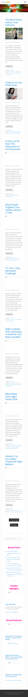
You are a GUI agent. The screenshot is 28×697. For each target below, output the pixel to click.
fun (8, 195)
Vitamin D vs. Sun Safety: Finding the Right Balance (13, 460)
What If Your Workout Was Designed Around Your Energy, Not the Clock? (14, 574)
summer (18, 383)
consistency (18, 71)
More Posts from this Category (13, 680)
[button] (25, 2)
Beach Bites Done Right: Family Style (11, 396)
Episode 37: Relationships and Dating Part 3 (13, 675)
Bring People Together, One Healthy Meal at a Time (13, 208)
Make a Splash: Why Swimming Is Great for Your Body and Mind (13, 333)
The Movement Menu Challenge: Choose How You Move (14, 553)
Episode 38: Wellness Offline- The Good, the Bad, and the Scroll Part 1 (14, 657)
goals (15, 131)
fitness (10, 73)
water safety (15, 384)
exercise (7, 73)
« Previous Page (14, 520)
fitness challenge (18, 319)
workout (10, 74)
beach (8, 445)
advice (8, 71)
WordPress (15, 694)
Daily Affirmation (10, 604)
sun (16, 510)
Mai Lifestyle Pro (15, 692)
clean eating (9, 258)
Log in (19, 694)
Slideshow (18, 73)
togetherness (15, 260)
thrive (6, 74)
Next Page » (14, 525)
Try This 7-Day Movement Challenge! (12, 271)
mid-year (7, 133)
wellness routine (8, 386)
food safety (13, 446)
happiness (18, 131)
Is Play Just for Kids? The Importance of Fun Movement (12, 145)
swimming (7, 384)
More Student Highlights (11, 612)
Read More (9, 67)
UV (13, 511)
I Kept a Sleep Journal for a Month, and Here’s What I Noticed (13, 559)
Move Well (11, 193)
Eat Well (11, 257)
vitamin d (16, 511)
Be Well (11, 130)
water (11, 384)
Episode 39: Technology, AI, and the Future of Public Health (14, 637)
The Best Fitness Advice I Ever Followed (13, 22)
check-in (11, 131)
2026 (8, 131)
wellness (19, 133)
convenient (7, 446)
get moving (11, 195)
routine (14, 73)
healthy (17, 446)
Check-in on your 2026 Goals (13, 84)
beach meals (13, 445)
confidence (12, 71)
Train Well (11, 70)
